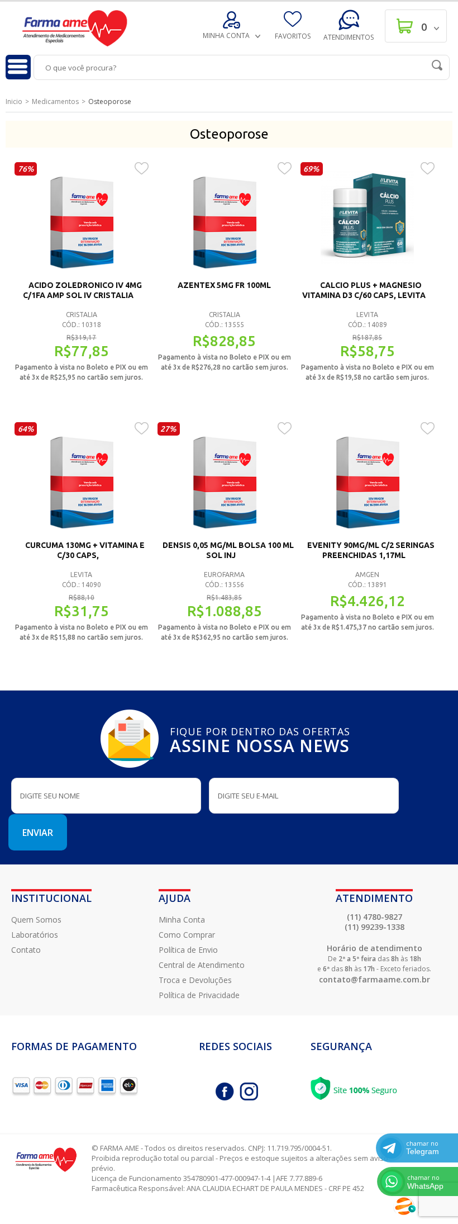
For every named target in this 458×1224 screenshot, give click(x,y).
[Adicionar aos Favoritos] (142, 167)
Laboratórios (34, 934)
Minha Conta (182, 919)
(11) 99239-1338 (374, 926)
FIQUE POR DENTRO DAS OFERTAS (260, 739)
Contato (26, 949)
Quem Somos (36, 919)
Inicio (14, 101)
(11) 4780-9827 (374, 916)
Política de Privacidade (199, 995)
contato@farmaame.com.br (374, 979)
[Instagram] (249, 1091)
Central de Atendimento (202, 965)
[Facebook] (225, 1091)
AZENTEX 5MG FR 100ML (224, 285)
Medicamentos (55, 101)
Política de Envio (188, 949)
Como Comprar (187, 934)
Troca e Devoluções (195, 980)
